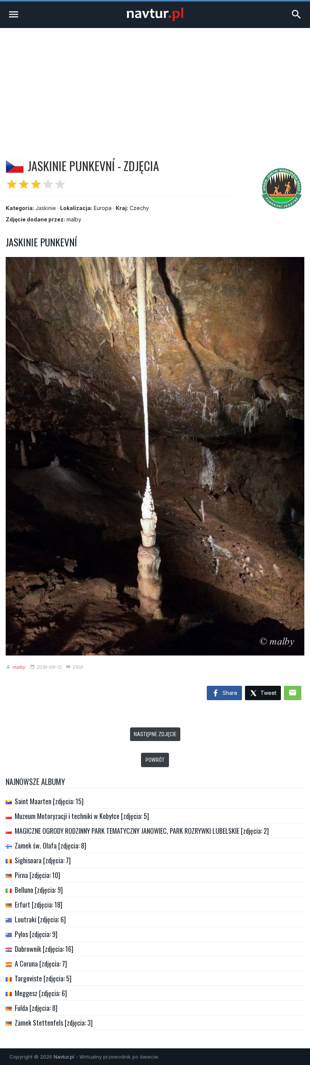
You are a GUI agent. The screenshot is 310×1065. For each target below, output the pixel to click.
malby (74, 219)
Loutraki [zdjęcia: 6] (40, 919)
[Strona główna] (155, 19)
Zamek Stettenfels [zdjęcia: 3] (54, 1023)
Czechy (139, 208)
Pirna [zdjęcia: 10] (37, 875)
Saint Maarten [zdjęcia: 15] (49, 801)
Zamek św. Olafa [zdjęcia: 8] (50, 845)
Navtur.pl (64, 1057)
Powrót (155, 760)
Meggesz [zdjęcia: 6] (41, 993)
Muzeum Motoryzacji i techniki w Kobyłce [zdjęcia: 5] (82, 816)
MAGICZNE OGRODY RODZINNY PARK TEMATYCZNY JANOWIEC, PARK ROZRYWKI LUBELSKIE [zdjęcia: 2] (142, 831)
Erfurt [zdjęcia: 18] (38, 904)
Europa (103, 208)
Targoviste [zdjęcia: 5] (43, 978)
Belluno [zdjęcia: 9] (39, 890)
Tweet (267, 693)
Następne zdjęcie (155, 734)
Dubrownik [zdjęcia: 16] (44, 949)
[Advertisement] (155, 85)
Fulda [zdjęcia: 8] (36, 1008)
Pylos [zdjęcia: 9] (36, 934)
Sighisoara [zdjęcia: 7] (43, 860)
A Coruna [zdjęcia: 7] (41, 963)
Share (229, 693)
